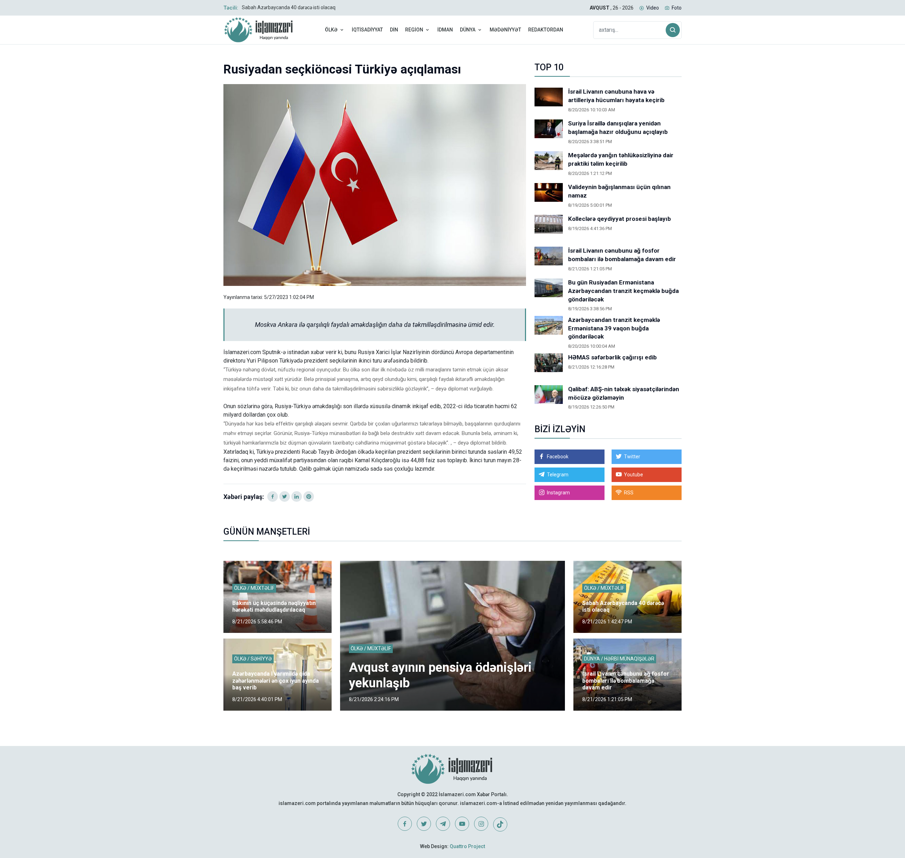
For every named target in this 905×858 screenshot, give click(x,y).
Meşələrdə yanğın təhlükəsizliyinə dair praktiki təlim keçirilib (620, 159)
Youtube (633, 474)
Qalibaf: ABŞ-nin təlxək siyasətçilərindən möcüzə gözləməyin (623, 393)
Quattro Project (467, 846)
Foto (677, 8)
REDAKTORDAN (545, 30)
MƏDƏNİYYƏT (505, 30)
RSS (629, 492)
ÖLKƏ (331, 30)
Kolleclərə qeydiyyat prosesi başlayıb (619, 218)
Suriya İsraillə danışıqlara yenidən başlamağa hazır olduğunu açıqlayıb (618, 127)
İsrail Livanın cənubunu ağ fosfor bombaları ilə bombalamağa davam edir (622, 255)
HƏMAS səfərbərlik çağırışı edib (612, 357)
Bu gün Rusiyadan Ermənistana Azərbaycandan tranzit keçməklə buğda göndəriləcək (623, 291)
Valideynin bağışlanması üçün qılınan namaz (619, 191)
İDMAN (445, 30)
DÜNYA (467, 30)
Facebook (557, 456)
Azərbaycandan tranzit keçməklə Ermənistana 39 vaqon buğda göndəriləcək (614, 328)
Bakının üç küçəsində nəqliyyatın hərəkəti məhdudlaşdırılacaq (274, 606)
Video (652, 8)
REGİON (414, 30)
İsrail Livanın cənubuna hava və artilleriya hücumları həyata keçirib (616, 96)
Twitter (632, 456)
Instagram (558, 492)
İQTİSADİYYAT (367, 30)
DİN (394, 30)
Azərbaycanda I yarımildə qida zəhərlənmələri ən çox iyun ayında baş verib (275, 680)
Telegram (557, 474)
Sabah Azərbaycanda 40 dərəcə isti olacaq (288, 7)
